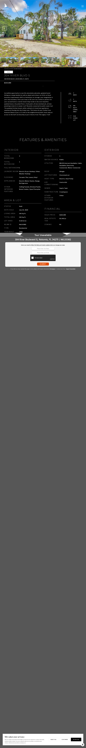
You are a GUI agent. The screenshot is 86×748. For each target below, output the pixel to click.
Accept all (76, 739)
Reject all (53, 739)
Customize (65, 739)
